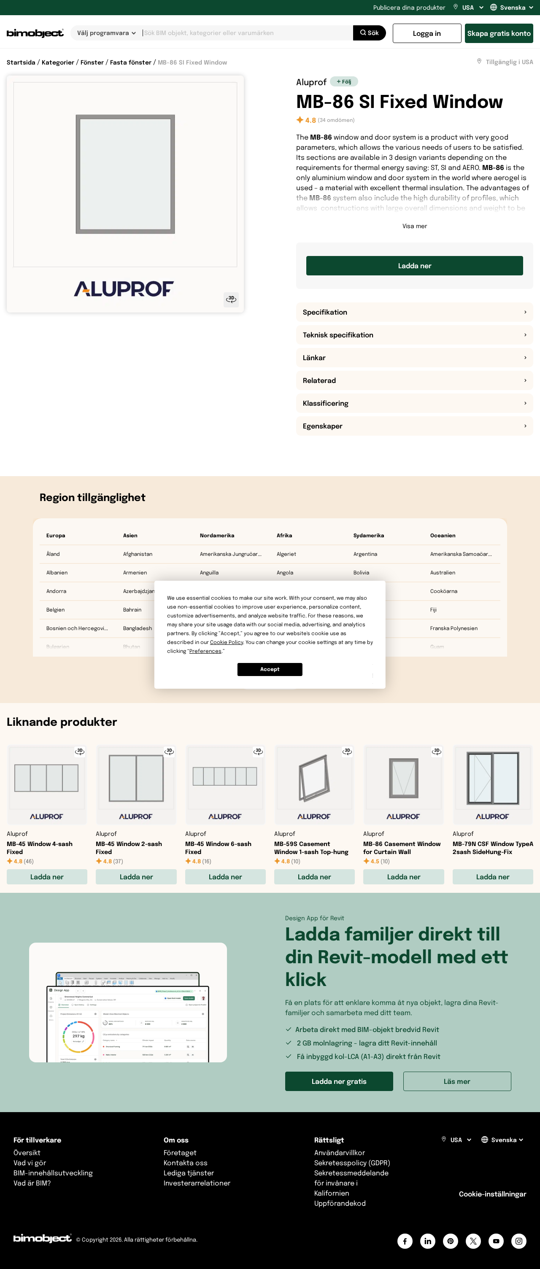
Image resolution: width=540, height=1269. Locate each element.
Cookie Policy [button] (226, 642)
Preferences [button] (205, 651)
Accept (270, 669)
